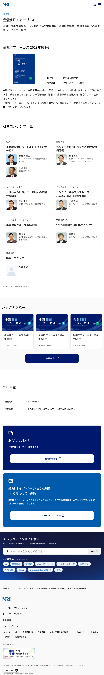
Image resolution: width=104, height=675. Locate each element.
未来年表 (16, 563)
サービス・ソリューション (15, 608)
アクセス (7, 636)
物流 (58, 569)
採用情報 (41, 632)
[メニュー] (99, 4)
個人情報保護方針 (29, 665)
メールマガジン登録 (51, 515)
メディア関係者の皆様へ (60, 632)
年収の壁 (9, 569)
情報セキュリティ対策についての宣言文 (71, 665)
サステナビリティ (11, 626)
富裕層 (29, 563)
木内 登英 (84, 563)
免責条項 (6, 665)
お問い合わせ (51, 458)
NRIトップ (7, 588)
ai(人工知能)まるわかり (40, 569)
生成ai (21, 569)
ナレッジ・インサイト (24, 588)
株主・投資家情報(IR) (24, 632)
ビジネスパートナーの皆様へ (86, 632)
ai (6, 563)
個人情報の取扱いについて (46, 665)
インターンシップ (67, 563)
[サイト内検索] (94, 5)
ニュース (7, 632)
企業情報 (7, 620)
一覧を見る (51, 358)
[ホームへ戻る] (6, 4)
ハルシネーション (45, 563)
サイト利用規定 (15, 665)
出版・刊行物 (42, 588)
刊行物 (54, 588)
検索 (93, 551)
